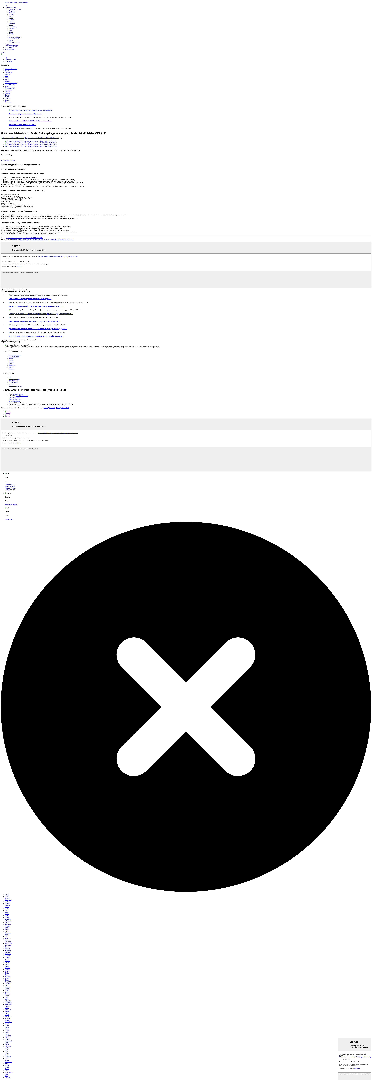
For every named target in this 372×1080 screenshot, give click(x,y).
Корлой (11, 16)
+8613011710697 (10, 486)
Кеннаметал (12, 26)
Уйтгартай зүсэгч (14, 42)
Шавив (11, 40)
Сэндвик (11, 28)
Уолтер (11, 33)
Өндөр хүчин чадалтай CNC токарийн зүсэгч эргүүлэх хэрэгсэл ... (36, 306)
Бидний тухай (9, 47)
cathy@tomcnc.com (15, 399)
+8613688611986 (10, 490)
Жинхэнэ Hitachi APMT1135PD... (22, 125)
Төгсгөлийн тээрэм (15, 9)
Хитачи (11, 21)
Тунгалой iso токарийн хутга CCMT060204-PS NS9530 (24, 238)
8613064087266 (18, 394)
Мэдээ (7, 44)
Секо (10, 30)
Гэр (6, 5)
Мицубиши (12, 11)
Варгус (11, 32)
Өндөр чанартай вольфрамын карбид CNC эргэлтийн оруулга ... (36, 336)
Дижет (11, 18)
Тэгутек (11, 14)
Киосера (11, 19)
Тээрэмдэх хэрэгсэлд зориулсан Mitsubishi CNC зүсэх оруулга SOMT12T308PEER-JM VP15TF (43, 239)
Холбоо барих (9, 49)
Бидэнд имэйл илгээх (8, 160)
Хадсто (11, 360)
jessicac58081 (9, 519)
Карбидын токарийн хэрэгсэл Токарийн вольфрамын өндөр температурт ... (41, 314)
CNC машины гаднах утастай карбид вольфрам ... (30, 299)
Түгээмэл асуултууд (11, 46)
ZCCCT (11, 35)
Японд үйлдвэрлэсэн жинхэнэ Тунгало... (25, 114)
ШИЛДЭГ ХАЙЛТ (62, 408)
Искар (11, 25)
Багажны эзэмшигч (15, 37)
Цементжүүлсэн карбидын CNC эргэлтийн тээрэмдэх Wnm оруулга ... (38, 329)
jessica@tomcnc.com (21, 396)
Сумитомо (12, 23)
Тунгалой (12, 12)
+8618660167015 (10, 488)
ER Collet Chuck (14, 39)
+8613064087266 (10, 485)
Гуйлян (11, 358)
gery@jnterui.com (14, 401)
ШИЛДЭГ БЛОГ (49, 408)
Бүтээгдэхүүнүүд (10, 7)
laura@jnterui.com (14, 397)
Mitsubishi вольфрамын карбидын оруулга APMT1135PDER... (35, 321)
